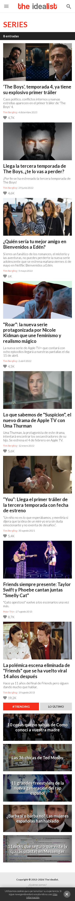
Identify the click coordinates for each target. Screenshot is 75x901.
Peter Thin (8, 611)
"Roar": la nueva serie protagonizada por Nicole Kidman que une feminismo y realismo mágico (32, 333)
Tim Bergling (10, 112)
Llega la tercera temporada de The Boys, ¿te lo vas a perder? (34, 168)
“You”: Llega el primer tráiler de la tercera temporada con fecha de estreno (35, 505)
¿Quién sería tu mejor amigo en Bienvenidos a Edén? (34, 244)
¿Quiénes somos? (37, 884)
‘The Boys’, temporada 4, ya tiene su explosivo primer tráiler (37, 89)
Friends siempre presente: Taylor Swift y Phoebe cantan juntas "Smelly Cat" (37, 590)
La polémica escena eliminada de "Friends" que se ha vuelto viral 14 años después (36, 671)
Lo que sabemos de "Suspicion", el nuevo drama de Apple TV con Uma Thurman (37, 420)
